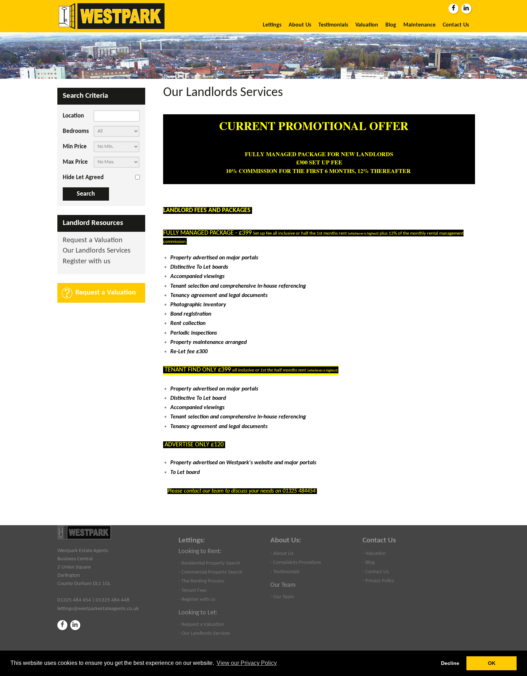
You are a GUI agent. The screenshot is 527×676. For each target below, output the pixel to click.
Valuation (366, 25)
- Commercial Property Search (210, 572)
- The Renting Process (201, 581)
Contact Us (456, 25)
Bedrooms (76, 131)
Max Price (75, 162)
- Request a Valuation (201, 624)
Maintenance (419, 25)
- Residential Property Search (209, 563)
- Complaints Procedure (295, 562)
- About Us (282, 553)
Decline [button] (450, 663)
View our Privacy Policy (247, 663)
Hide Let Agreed (83, 177)
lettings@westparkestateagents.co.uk (98, 609)
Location (73, 116)
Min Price (75, 147)
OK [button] (491, 663)
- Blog (368, 562)
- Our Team (282, 597)
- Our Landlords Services (204, 633)
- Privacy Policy (378, 581)
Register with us (86, 261)
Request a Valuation (93, 240)
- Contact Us (375, 572)
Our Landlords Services (96, 251)
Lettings (272, 25)
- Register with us (197, 599)
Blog (390, 25)
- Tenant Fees (193, 590)
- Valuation (374, 553)
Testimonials (333, 25)
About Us (300, 25)
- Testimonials (285, 572)
